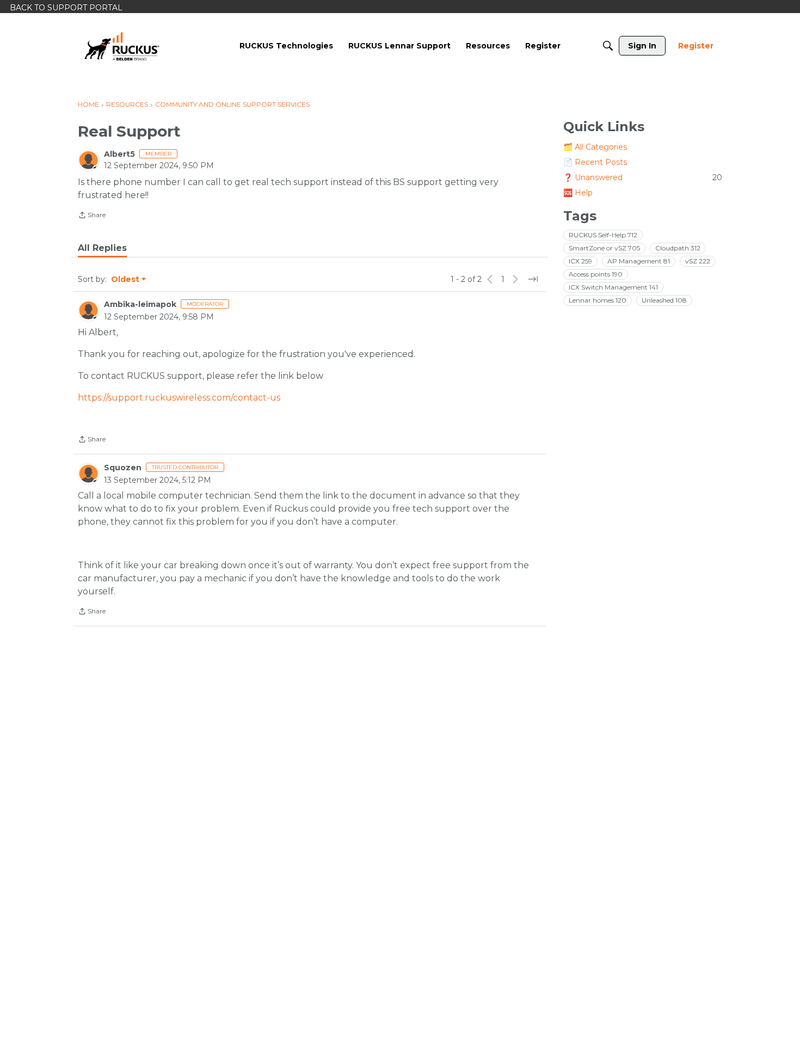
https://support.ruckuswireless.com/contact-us (179, 397)
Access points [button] (596, 274)
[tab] (102, 248)
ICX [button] (580, 261)
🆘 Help (578, 193)
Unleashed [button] (664, 300)
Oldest (125, 279)
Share (92, 216)
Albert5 (119, 154)
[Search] (608, 46)
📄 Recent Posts (595, 162)
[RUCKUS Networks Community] (122, 45)
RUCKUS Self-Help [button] (603, 235)
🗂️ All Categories (595, 147)
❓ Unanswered (642, 177)
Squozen (122, 467)
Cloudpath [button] (677, 248)
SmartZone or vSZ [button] (604, 248)
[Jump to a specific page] (532, 279)
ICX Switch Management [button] (613, 287)
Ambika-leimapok (140, 304)
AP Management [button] (638, 261)
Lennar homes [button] (597, 300)
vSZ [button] (697, 261)
